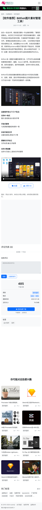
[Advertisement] (21, 222)
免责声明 (26, 504)
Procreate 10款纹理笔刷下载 (10, 403)
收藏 (15, 186)
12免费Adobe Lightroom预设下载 (10, 452)
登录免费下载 (21, 309)
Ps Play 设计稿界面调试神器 (30, 452)
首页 (2, 14)
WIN (37, 296)
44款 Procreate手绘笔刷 (9, 427)
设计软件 (6, 323)
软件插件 (17, 14)
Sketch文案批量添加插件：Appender (10, 477)
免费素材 (9, 14)
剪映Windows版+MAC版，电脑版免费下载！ (31, 427)
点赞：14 (26, 25)
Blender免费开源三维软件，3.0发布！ (31, 477)
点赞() (28, 186)
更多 (38, 489)
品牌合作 (33, 504)
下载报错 (17, 312)
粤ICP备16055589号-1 (8, 507)
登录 (4, 276)
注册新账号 (12, 276)
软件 (13, 323)
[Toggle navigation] (39, 3)
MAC (32, 296)
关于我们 (19, 504)
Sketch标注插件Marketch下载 (30, 403)
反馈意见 (24, 312)
